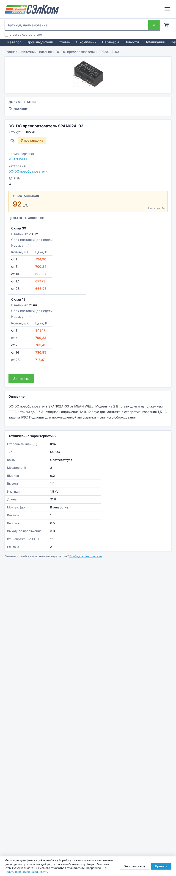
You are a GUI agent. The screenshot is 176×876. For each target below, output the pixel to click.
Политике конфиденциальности (26, 871)
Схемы (64, 42)
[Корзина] (166, 25)
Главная (11, 52)
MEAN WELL (18, 159)
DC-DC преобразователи (75, 52)
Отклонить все (134, 866)
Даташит (19, 109)
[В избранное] (12, 140)
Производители (40, 42)
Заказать (21, 379)
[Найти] (154, 25)
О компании (86, 42)
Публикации (154, 42)
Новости (131, 42)
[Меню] (167, 9)
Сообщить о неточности (85, 556)
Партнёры (110, 42)
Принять (161, 866)
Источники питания (36, 52)
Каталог (14, 42)
